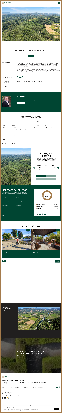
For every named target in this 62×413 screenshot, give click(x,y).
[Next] (58, 168)
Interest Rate (4, 205)
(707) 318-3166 (52, 2)
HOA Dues (18, 205)
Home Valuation (38, 2)
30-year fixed (19, 198)
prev (5, 39)
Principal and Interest (41, 204)
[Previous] (34, 168)
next (7, 39)
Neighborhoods (29, 2)
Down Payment (5, 201)
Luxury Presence (20, 405)
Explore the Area (56, 333)
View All (57, 261)
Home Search (21, 2)
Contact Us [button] (31, 360)
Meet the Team (9, 387)
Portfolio (14, 2)
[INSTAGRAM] (59, 387)
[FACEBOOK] (57, 387)
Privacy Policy (57, 405)
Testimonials (33, 387)
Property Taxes (40, 206)
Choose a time (40, 172)
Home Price (4, 197)
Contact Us (40, 387)
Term (17, 197)
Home (3, 387)
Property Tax (18, 201)
